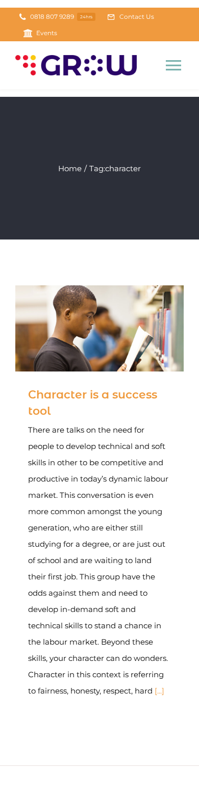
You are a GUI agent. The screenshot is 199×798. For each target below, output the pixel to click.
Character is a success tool (84, 328)
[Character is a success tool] (99, 328)
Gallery (114, 328)
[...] (159, 691)
